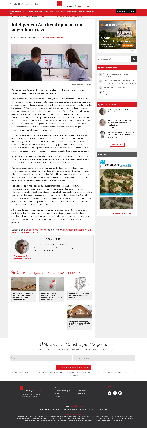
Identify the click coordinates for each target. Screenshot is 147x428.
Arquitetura (72, 11)
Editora (57, 393)
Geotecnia (39, 11)
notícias (20, 16)
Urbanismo (60, 11)
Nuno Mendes (112, 137)
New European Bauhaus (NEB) (118, 109)
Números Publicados (29, 4)
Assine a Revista (125, 11)
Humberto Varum (47, 239)
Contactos (81, 393)
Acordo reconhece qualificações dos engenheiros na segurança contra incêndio (51, 296)
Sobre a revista (60, 388)
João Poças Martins (36, 229)
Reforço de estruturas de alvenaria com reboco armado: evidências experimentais (23, 296)
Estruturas (28, 11)
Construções (15, 11)
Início (14, 4)
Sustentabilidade (86, 11)
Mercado (13, 14)
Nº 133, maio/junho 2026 (118, 213)
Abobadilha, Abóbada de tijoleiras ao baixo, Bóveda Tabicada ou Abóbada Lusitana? (79, 324)
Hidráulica (49, 11)
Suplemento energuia (62, 391)
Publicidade (82, 391)
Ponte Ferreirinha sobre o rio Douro (116, 87)
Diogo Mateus (112, 128)
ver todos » (117, 144)
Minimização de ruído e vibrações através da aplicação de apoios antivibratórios (119, 122)
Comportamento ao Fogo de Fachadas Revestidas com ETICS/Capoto (79, 295)
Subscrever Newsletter (73, 367)
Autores (57, 396)
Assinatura (82, 388)
